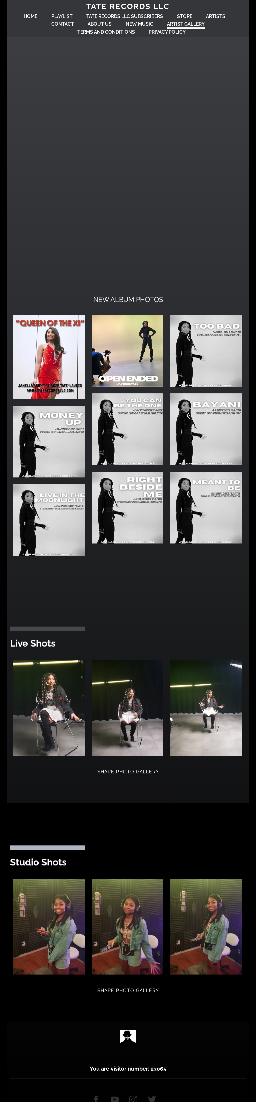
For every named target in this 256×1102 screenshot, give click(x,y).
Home (30, 16)
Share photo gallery (128, 771)
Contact (62, 24)
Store (184, 16)
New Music (139, 24)
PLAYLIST (62, 16)
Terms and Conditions (106, 32)
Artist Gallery (186, 24)
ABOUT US (100, 24)
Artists (215, 16)
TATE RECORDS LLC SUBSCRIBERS (124, 16)
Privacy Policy (167, 32)
